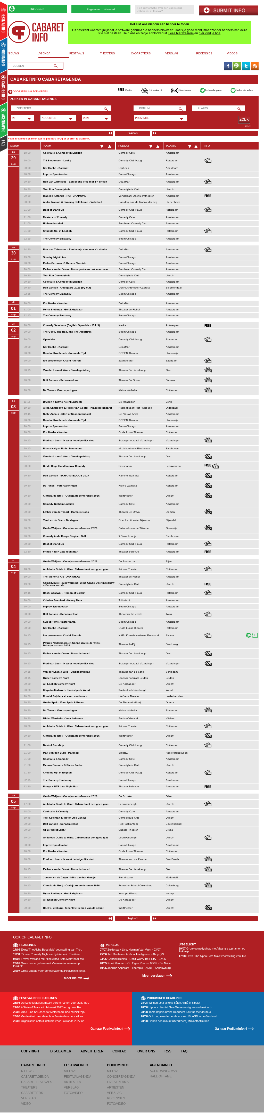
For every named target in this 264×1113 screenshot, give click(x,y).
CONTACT (120, 1051)
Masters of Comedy (55, 217)
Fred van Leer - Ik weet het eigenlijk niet (68, 440)
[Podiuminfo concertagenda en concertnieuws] (4, 55)
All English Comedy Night (59, 683)
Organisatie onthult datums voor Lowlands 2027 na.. (49, 1021)
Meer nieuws (73, 978)
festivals (76, 53)
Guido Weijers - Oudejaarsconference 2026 (70, 528)
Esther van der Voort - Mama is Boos (66, 511)
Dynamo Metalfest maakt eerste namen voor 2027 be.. (51, 1002)
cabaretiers (141, 53)
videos (232, 53)
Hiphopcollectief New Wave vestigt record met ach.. (177, 1007)
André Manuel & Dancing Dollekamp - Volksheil (72, 202)
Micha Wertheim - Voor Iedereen (63, 718)
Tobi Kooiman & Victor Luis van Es (65, 817)
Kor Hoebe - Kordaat (55, 168)
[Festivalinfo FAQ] (4, 143)
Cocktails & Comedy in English (62, 152)
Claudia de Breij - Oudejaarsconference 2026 (71, 495)
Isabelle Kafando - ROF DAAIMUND (64, 195)
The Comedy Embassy (57, 238)
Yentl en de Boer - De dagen (60, 520)
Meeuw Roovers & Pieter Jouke (62, 765)
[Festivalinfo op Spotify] (236, 66)
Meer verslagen (153, 975)
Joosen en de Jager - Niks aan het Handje (69, 877)
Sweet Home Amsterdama (59, 621)
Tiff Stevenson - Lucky (57, 160)
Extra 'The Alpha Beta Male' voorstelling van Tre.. (47, 949)
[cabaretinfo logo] (36, 32)
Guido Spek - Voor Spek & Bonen (63, 702)
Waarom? (109, 9)
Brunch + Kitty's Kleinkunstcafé (62, 401)
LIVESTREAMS (118, 1082)
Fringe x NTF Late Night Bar (60, 551)
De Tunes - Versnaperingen (60, 390)
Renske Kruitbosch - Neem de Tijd (64, 353)
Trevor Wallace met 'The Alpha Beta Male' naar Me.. (49, 959)
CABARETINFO (33, 1065)
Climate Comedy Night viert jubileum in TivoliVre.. (47, 954)
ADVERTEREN (91, 1051)
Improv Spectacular (55, 174)
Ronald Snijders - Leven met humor (65, 696)
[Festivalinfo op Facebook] (228, 66)
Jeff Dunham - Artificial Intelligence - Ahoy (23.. (132, 954)
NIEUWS (27, 1071)
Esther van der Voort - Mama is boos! (66, 653)
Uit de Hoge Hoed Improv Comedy (64, 466)
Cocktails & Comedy (56, 758)
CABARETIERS (32, 1092)
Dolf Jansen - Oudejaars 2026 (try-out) (67, 287)
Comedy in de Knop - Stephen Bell (64, 536)
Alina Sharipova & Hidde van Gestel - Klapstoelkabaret (77, 407)
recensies (204, 53)
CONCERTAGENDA (121, 1076)
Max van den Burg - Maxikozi (61, 752)
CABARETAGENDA (35, 1076)
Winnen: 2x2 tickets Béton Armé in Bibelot (170, 1002)
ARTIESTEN (72, 1082)
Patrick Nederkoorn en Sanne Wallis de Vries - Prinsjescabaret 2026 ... (72, 644)
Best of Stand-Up (53, 209)
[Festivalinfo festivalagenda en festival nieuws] (3, 21)
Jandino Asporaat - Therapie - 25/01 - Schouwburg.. (136, 968)
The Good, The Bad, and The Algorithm (67, 331)
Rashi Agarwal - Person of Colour (64, 592)
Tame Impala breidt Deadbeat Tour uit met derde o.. (176, 1012)
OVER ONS (146, 1051)
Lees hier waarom (181, 33)
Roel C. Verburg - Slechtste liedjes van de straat (73, 907)
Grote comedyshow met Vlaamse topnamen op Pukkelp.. (46, 964)
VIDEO (26, 1103)
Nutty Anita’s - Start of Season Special (67, 414)
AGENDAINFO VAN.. (164, 1071)
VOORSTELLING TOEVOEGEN (30, 91)
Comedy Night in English (58, 503)
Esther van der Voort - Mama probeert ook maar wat (75, 269)
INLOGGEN (37, 8)
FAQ (184, 1051)
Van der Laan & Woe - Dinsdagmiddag (66, 370)
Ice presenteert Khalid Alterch (62, 360)
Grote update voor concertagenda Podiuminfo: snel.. (49, 970)
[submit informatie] (228, 10)
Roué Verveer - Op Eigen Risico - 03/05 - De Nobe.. (136, 963)
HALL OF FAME (161, 1076)
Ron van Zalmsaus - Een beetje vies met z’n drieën (75, 181)
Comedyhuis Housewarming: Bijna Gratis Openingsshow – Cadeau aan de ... (78, 584)
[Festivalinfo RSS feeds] (254, 66)
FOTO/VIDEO (73, 1092)
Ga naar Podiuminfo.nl (231, 1028)
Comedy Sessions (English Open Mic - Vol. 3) (71, 325)
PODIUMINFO (117, 1065)
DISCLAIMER (60, 1051)
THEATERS (29, 1087)
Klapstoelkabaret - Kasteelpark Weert (66, 690)
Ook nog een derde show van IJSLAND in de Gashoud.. (180, 1016)
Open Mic (49, 339)
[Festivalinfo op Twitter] (245, 66)
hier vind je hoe (209, 33)
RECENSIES (116, 1098)
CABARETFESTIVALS (36, 1082)
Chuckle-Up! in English (57, 230)
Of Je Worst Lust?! (54, 829)
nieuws (13, 53)
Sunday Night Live (54, 257)
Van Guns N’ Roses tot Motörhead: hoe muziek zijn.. (49, 1012)
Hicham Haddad (53, 223)
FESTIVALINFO (76, 1065)
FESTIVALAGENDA (77, 1076)
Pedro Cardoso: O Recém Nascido (64, 263)
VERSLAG (28, 1098)
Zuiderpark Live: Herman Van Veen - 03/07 (130, 949)
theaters (107, 53)
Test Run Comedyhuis (56, 189)
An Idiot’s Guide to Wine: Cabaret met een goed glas (76, 569)
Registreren (94, 9)
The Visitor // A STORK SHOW (61, 576)
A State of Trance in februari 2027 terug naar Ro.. (47, 1007)
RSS (167, 1051)
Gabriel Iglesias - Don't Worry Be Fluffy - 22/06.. (133, 959)
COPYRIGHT (31, 1051)
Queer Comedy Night (56, 678)
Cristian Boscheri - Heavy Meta (62, 600)
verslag (171, 53)
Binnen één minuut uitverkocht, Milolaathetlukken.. (176, 1021)
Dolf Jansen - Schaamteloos (60, 380)
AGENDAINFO (161, 1065)
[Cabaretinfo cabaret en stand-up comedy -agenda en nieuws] (3, 87)
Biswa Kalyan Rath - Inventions (62, 448)
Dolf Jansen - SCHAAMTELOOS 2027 (66, 475)
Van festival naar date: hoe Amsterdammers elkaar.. (49, 1016)
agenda (44, 53)
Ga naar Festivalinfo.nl (106, 1028)
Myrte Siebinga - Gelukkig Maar (62, 309)
